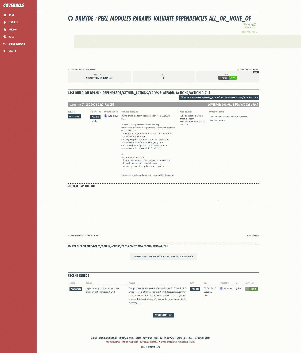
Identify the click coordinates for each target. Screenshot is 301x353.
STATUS (94, 338)
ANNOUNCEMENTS (113, 341)
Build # (71, 111)
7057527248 (74, 116)
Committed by (111, 111)
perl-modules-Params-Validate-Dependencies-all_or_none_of (174, 18)
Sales (138, 338)
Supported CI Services (149, 341)
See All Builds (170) (163, 315)
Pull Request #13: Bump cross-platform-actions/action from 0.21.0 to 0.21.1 (192, 120)
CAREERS (158, 338)
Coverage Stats (216, 111)
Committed (75, 105)
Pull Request (186, 111)
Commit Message (129, 111)
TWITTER (125, 341)
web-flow (113, 115)
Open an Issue (126, 338)
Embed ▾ (256, 72)
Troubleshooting (108, 338)
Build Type (95, 111)
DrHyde (84, 18)
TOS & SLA (134, 341)
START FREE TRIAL (184, 338)
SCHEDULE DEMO (202, 338)
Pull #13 (95, 116)
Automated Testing (187, 341)
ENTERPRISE (169, 338)
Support (147, 338)
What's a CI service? (168, 341)
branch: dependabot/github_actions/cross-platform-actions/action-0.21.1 (220, 97)
